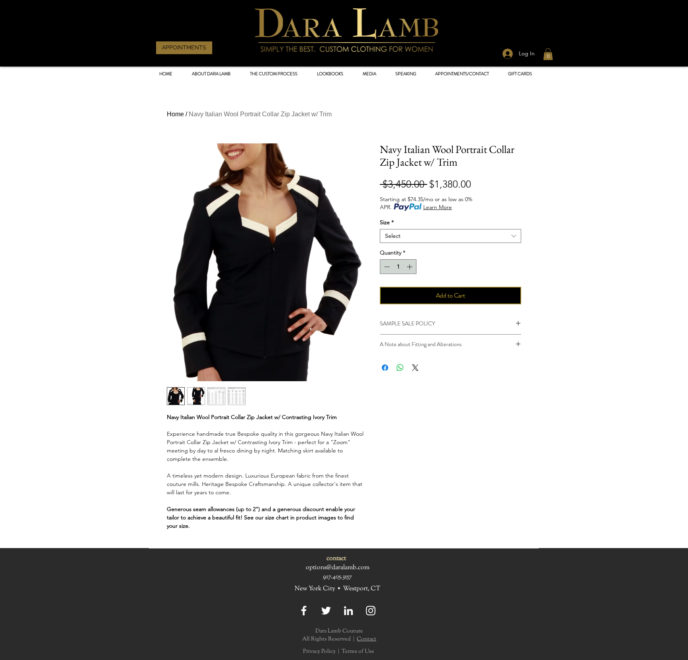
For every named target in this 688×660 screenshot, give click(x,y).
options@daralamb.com (337, 567)
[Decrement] (386, 267)
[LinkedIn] (348, 610)
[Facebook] (303, 610)
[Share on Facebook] (385, 367)
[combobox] (450, 236)
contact (336, 558)
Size (387, 222)
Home (175, 114)
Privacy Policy (319, 652)
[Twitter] (326, 610)
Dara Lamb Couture (339, 631)
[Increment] (410, 267)
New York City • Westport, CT (337, 588)
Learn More (437, 207)
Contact (366, 639)
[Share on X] (415, 367)
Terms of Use (358, 652)
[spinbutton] (398, 267)
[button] (330, 74)
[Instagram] (370, 610)
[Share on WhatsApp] (400, 367)
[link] (548, 54)
